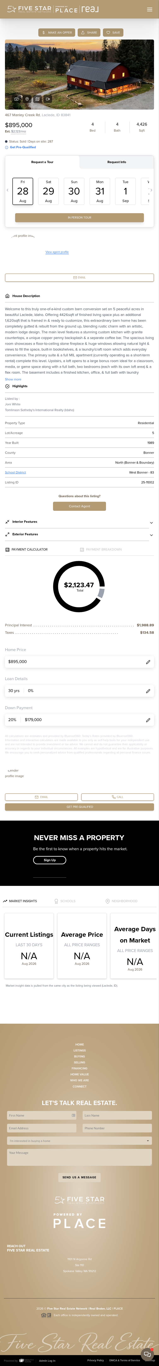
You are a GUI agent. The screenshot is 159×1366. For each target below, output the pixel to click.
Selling (79, 1062)
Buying (79, 1056)
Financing (79, 1068)
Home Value (79, 1074)
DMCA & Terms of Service (124, 1360)
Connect (80, 1086)
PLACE (118, 1308)
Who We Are (79, 1080)
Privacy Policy (95, 1360)
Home (79, 1044)
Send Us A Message (79, 1177)
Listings (79, 1050)
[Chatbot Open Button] (147, 1354)
